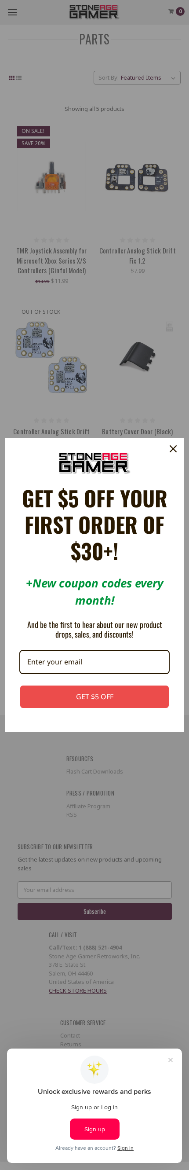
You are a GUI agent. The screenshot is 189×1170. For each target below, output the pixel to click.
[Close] (173, 448)
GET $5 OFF (94, 696)
